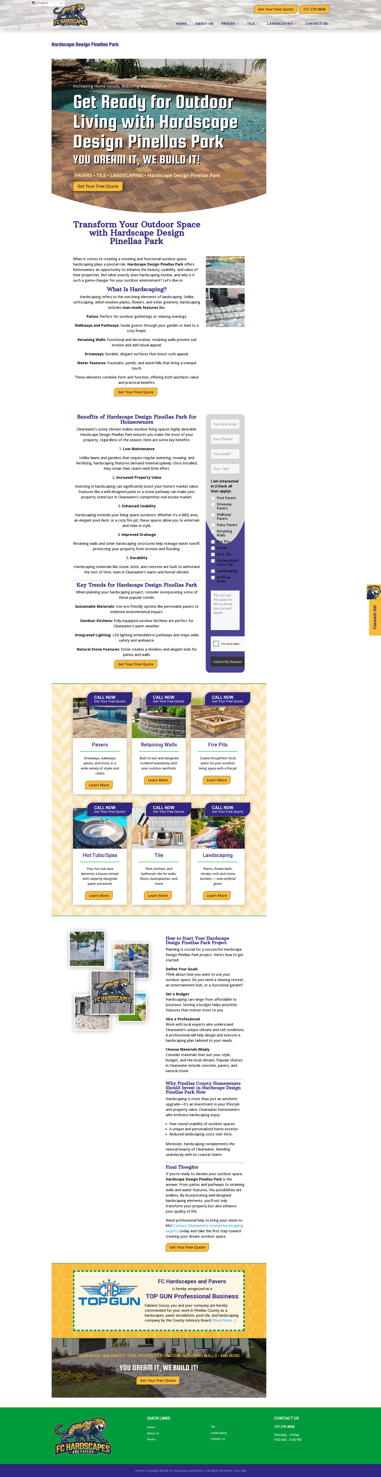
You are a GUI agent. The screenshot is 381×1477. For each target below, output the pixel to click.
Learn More (99, 785)
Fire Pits (223, 541)
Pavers (228, 24)
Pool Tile (224, 554)
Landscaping (280, 24)
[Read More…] (224, 1320)
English (42, 3)
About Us (204, 24)
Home (181, 24)
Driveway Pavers (224, 506)
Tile (251, 24)
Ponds (222, 548)
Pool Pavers (226, 498)
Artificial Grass (223, 579)
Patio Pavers (227, 525)
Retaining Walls (224, 533)
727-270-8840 (314, 9)
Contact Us (316, 24)
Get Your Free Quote (275, 9)
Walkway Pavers (224, 516)
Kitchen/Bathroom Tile (228, 562)
